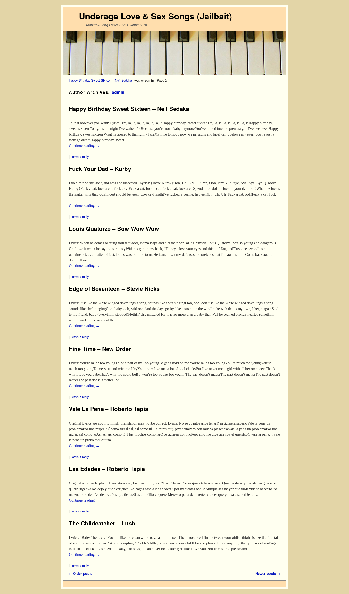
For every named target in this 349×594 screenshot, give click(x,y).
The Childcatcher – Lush (102, 523)
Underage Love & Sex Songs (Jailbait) (155, 16)
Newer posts (267, 573)
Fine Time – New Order (100, 349)
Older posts (80, 573)
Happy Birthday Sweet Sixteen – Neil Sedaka (100, 80)
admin (118, 92)
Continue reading (84, 146)
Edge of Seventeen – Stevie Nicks (114, 288)
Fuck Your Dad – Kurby (100, 168)
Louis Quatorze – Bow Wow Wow (114, 228)
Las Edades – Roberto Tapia (107, 469)
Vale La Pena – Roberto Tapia (108, 409)
